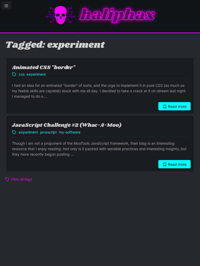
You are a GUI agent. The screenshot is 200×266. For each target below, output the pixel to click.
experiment (36, 74)
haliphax (117, 15)
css (21, 74)
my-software (69, 132)
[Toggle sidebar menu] (6, 5)
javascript (48, 132)
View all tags (21, 179)
